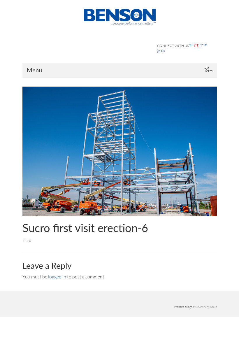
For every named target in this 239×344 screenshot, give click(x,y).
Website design (183, 307)
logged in (57, 277)
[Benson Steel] (119, 16)
